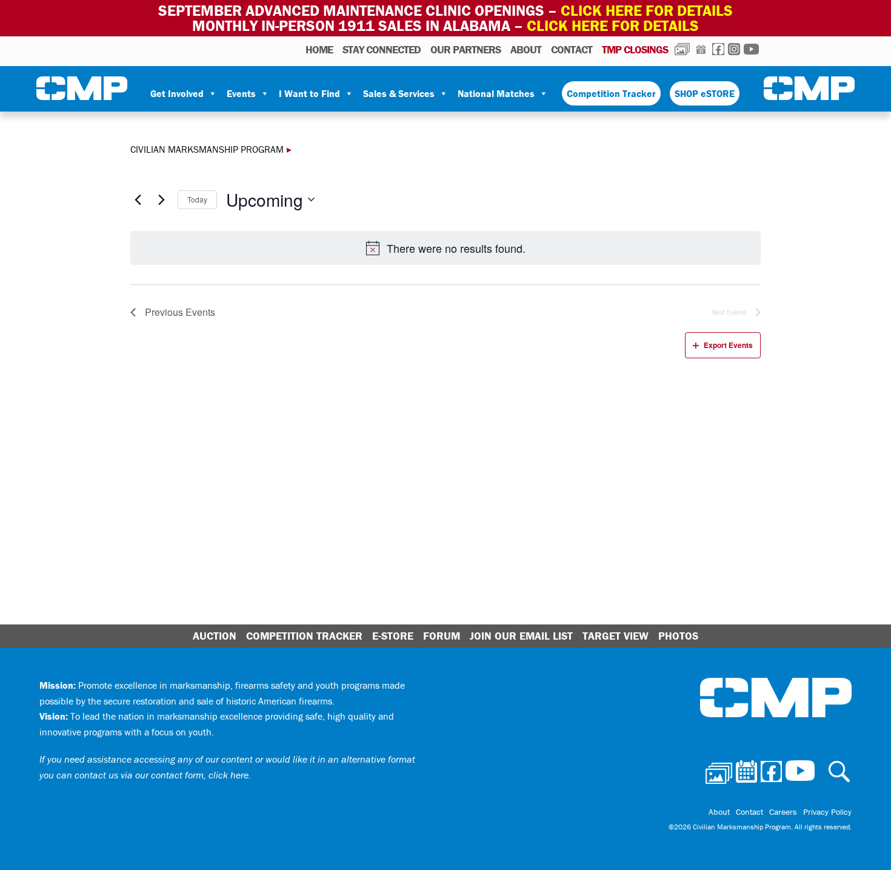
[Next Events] (161, 199)
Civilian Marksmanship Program (81, 88)
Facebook (718, 49)
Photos (682, 49)
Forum (441, 636)
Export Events (728, 345)
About (525, 49)
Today (197, 199)
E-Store (392, 636)
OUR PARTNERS (465, 49)
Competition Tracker (611, 93)
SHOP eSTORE (705, 93)
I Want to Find (309, 93)
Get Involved (177, 93)
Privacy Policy (827, 811)
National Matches (496, 93)
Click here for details (647, 10)
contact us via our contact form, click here (162, 775)
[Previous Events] (137, 199)
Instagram (734, 49)
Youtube (751, 49)
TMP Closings (635, 49)
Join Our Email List (521, 636)
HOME (319, 49)
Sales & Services (399, 93)
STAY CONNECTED (381, 49)
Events (241, 93)
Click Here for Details (613, 25)
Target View (615, 636)
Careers (783, 811)
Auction (214, 636)
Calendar (701, 49)
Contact (571, 49)
